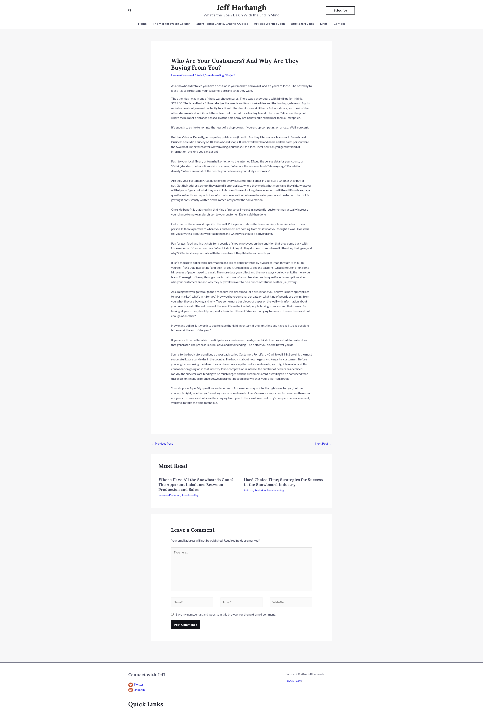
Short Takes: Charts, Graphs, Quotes (222, 23)
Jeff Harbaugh (241, 7)
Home (142, 23)
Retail (200, 75)
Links (324, 23)
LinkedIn (139, 689)
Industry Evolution (169, 495)
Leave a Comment (182, 75)
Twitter (138, 684)
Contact (339, 23)
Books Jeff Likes (302, 23)
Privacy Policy (293, 680)
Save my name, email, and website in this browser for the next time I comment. (225, 614)
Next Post (323, 443)
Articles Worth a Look (269, 23)
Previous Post (162, 443)
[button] (130, 10)
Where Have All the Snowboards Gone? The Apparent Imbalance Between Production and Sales (196, 484)
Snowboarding (214, 75)
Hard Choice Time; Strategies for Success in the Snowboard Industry (283, 482)
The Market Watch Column (171, 23)
